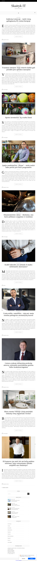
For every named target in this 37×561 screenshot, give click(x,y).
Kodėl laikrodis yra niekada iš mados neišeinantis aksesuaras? (18, 266)
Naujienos (18, 17)
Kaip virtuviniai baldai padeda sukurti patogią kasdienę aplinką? (15, 509)
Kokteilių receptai (10, 549)
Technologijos (6, 89)
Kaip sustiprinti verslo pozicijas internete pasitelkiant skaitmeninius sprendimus (15, 501)
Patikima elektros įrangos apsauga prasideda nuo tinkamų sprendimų (14, 513)
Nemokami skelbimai (11, 551)
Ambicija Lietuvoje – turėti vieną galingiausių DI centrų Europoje (18, 20)
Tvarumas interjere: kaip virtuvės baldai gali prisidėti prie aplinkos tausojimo (18, 69)
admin (4, 285)
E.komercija (9, 523)
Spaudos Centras (6, 39)
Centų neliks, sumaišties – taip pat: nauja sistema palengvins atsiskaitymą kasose (18, 314)
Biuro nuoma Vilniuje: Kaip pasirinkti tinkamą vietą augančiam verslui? (18, 413)
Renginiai (9, 538)
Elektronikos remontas (11, 552)
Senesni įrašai (5, 487)
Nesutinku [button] (23, 558)
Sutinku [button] (31, 558)
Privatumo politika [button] (27, 556)
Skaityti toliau (18, 36)
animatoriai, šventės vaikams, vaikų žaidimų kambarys (16, 548)
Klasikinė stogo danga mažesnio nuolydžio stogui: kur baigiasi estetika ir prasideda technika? (15, 505)
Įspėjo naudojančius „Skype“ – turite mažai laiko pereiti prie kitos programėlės (18, 166)
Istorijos (9, 525)
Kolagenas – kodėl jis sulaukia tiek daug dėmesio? (15, 517)
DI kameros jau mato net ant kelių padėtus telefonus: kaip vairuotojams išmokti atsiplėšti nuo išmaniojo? (18, 463)
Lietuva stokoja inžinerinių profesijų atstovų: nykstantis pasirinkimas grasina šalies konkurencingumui (18, 365)
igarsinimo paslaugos (11, 550)
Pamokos (9, 534)
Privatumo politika (18, 560)
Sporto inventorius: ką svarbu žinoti (18, 118)
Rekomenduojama (10, 536)
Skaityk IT (18, 5)
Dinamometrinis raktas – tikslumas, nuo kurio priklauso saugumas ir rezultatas (18, 216)
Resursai (9, 540)
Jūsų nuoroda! (11, 553)
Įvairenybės (18, 213)
